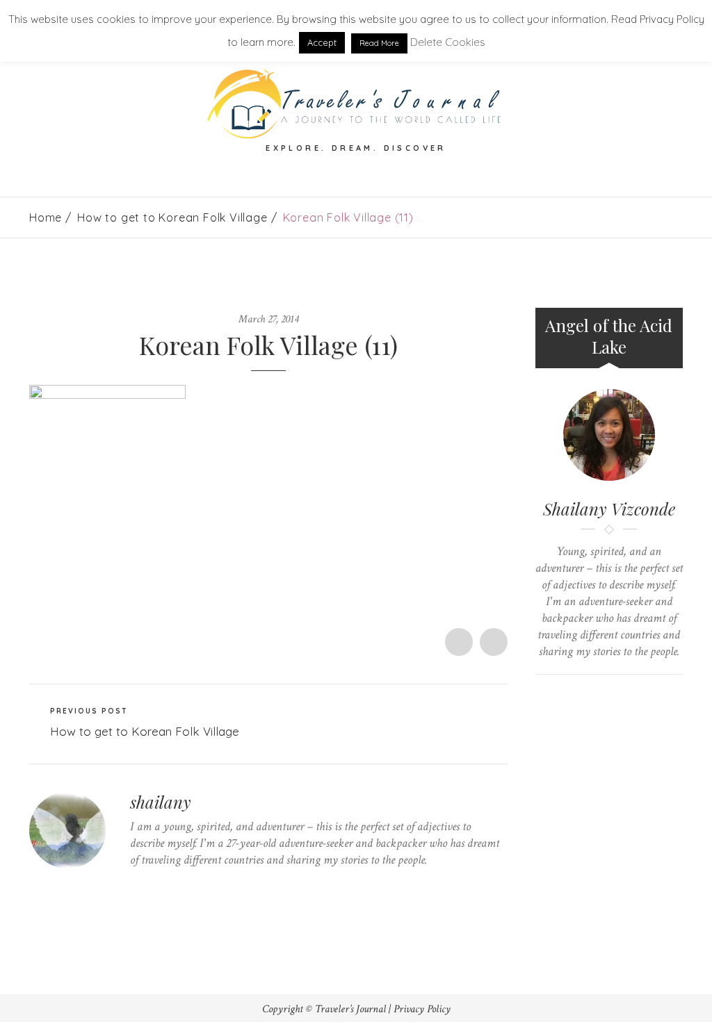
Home (45, 217)
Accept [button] (322, 42)
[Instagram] (220, 887)
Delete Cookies (447, 42)
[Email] (621, 698)
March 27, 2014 (268, 319)
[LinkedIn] (198, 887)
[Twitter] (134, 887)
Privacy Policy (422, 1009)
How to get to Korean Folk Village (172, 217)
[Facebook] (155, 887)
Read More (379, 43)
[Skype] (177, 887)
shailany (160, 802)
